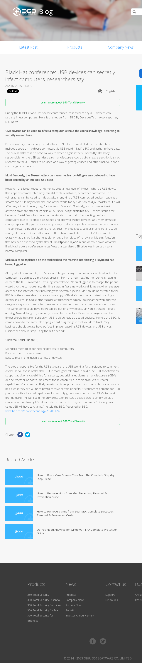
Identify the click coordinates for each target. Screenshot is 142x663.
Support (110, 594)
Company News (74, 600)
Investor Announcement (79, 615)
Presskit (70, 610)
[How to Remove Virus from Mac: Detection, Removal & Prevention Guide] (19, 495)
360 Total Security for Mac (43, 610)
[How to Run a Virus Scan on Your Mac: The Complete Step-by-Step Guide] (19, 477)
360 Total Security (38, 594)
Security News (73, 605)
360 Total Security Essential (43, 600)
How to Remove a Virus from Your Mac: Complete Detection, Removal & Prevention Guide (75, 513)
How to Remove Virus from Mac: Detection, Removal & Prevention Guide (72, 495)
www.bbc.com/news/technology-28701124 (32, 411)
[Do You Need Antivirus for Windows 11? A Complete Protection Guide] (19, 531)
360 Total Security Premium (44, 605)
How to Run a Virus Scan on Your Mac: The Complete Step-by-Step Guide (76, 477)
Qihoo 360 (111, 600)
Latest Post (28, 47)
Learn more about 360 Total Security (62, 102)
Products (74, 47)
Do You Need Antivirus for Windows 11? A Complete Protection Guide (77, 531)
